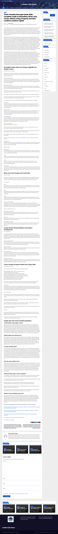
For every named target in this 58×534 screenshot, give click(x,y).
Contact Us (47, 7)
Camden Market (30, 37)
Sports (36, 7)
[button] (53, 7)
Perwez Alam (24, 452)
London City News (29, 4)
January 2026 (46, 50)
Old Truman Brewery (16, 142)
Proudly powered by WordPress (6, 532)
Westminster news (47, 90)
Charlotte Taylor (10, 23)
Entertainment (18, 7)
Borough (5, 12)
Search (45, 12)
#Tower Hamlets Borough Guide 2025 (30, 24)
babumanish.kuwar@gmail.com (47, 518)
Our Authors (41, 532)
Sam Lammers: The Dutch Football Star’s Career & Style (49, 508)
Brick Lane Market (10, 81)
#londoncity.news (22, 24)
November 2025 (46, 52)
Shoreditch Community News (48, 81)
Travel (41, 7)
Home (35, 532)
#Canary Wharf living (16, 24)
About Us (38, 532)
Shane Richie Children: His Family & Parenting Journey (9, 508)
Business (12, 7)
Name (4, 478)
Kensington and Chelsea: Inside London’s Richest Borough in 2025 (14, 417)
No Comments (9, 511)
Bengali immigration (18, 53)
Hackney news (46, 72)
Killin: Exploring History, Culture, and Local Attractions (9, 450)
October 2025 (46, 54)
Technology (25, 7)
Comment (4, 461)
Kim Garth (10, 452)
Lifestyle (32, 7)
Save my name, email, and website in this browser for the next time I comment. (15, 493)
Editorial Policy (46, 532)
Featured (45, 70)
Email (4, 483)
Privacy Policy (50, 532)
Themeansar (16, 532)
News (7, 7)
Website (4, 488)
